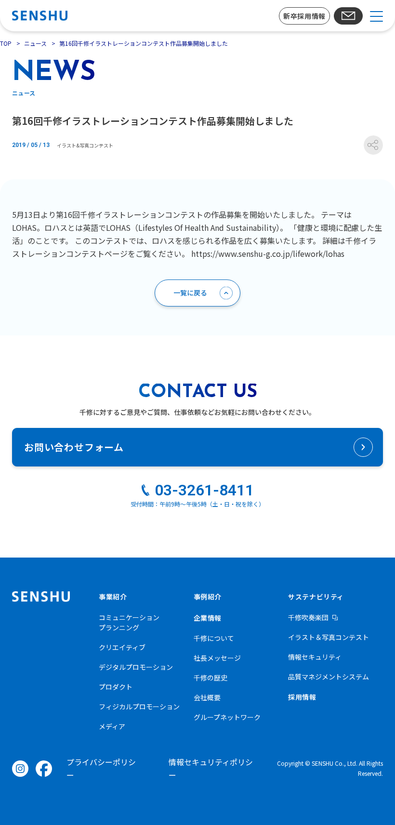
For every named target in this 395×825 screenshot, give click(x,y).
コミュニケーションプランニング (129, 622)
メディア (112, 726)
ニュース (35, 43)
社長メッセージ (217, 658)
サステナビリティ (315, 596)
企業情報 (208, 618)
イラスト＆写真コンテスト (328, 637)
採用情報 (302, 697)
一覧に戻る (190, 292)
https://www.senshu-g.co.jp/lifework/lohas (267, 253)
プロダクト (115, 687)
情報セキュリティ (315, 657)
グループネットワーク (227, 717)
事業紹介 (113, 596)
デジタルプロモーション (136, 667)
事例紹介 (208, 596)
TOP (6, 43)
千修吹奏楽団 (308, 617)
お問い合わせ (348, 16)
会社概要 (207, 697)
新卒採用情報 (304, 16)
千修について (214, 638)
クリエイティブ (122, 647)
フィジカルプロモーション (139, 706)
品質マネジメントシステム (328, 676)
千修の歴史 (210, 677)
